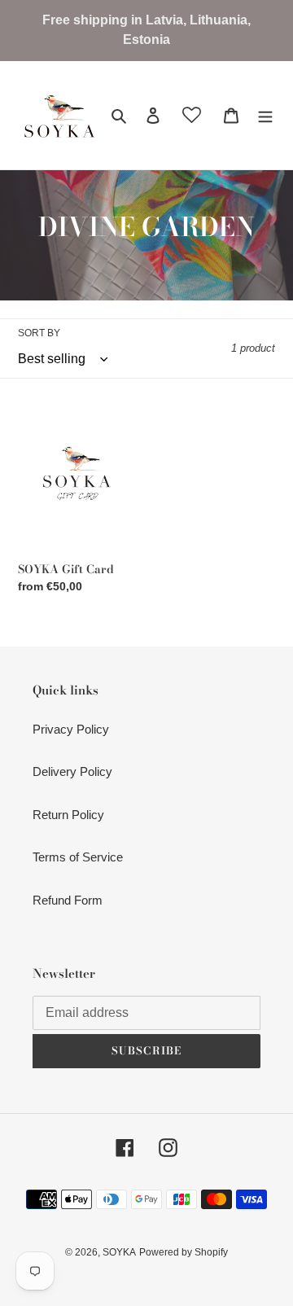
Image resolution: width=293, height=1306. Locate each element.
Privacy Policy (71, 729)
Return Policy (68, 815)
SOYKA (119, 1252)
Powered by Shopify (183, 1252)
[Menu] (265, 115)
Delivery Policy (72, 771)
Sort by (39, 333)
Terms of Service (78, 857)
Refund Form (68, 900)
